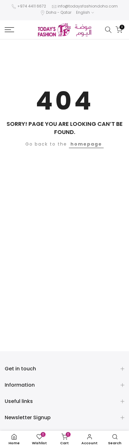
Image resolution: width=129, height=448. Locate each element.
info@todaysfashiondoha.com (88, 6)
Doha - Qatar (58, 12)
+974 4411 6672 (31, 6)
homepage (86, 144)
